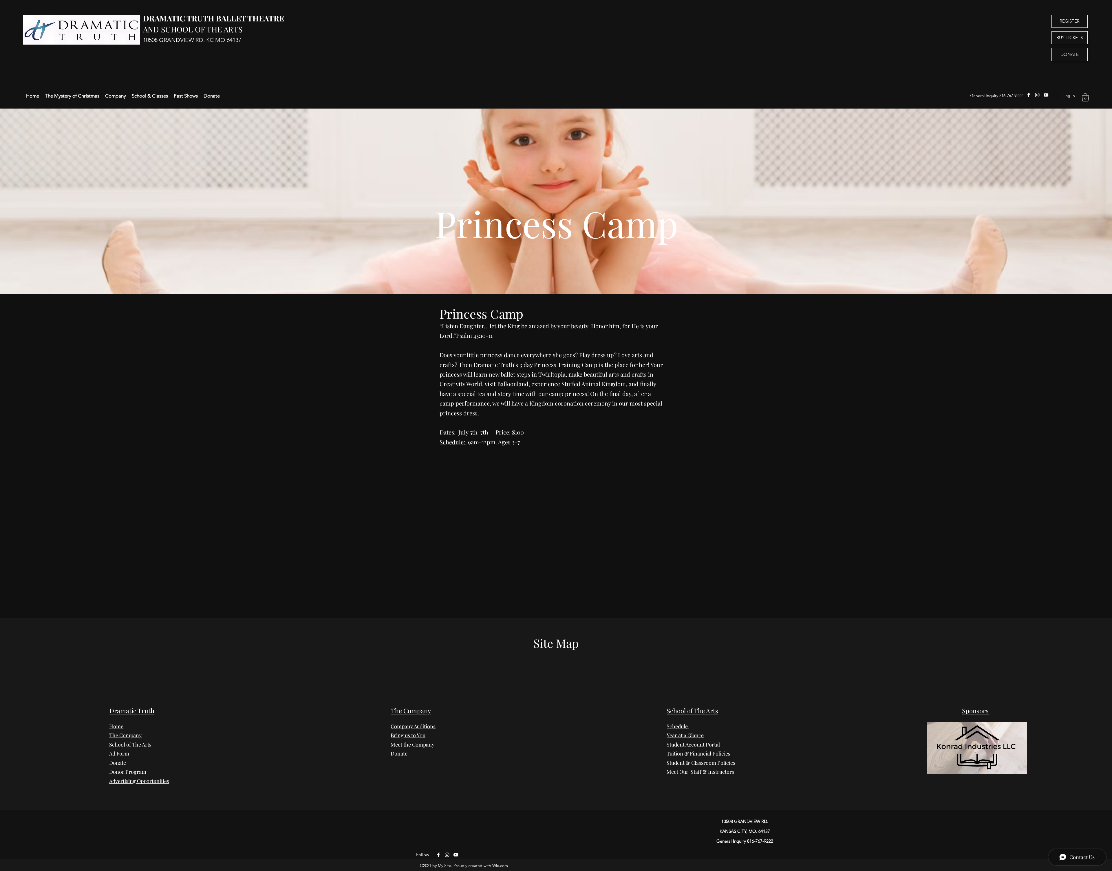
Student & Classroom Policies (701, 762)
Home (116, 726)
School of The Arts (692, 710)
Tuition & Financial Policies (698, 753)
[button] (1085, 97)
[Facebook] (1028, 95)
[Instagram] (1037, 95)
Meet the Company (412, 744)
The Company (125, 735)
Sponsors (975, 710)
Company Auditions (413, 726)
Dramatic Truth (131, 710)
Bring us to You (408, 735)
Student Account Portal (693, 744)
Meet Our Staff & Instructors (700, 771)
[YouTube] (1046, 95)
